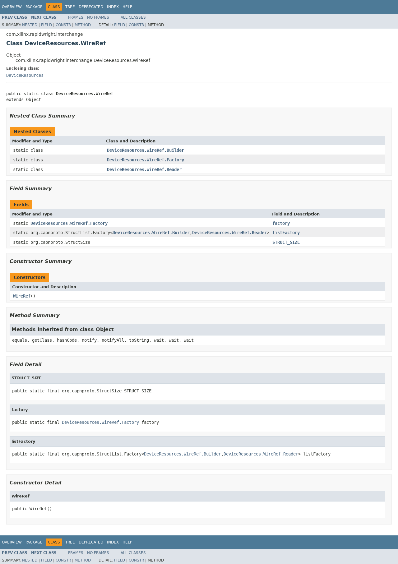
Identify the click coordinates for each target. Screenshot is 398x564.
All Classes (133, 17)
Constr (63, 25)
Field (46, 25)
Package (34, 7)
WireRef (21, 296)
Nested (29, 25)
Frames (75, 17)
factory (281, 223)
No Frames (98, 17)
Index (113, 7)
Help (127, 7)
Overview (12, 7)
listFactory (286, 232)
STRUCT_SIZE (286, 242)
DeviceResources (25, 75)
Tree (70, 7)
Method (83, 25)
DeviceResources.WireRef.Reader (144, 169)
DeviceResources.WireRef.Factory (145, 159)
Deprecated (91, 7)
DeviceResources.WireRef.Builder (145, 150)
